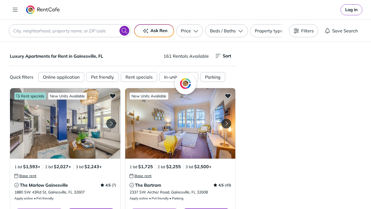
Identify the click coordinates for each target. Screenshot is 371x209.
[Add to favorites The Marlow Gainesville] (113, 96)
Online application (61, 77)
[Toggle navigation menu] (15, 9)
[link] (351, 9)
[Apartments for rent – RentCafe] (43, 9)
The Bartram (148, 185)
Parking (213, 77)
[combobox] (70, 30)
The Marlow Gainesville (44, 185)
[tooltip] (25, 176)
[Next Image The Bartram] (226, 123)
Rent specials (139, 77)
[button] (65, 123)
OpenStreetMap (331, 193)
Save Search (345, 30)
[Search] (124, 31)
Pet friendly (102, 77)
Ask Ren (159, 30)
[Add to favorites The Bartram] (228, 96)
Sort (227, 56)
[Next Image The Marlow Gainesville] (111, 123)
